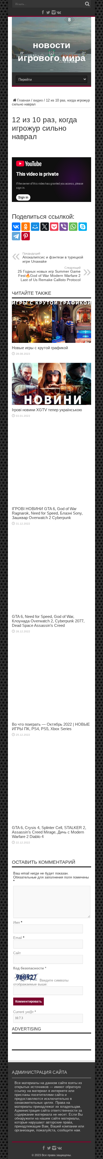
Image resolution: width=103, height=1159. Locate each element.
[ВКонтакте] (16, 226)
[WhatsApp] (73, 226)
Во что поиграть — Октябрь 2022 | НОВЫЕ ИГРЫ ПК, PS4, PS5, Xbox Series (51, 726)
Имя (16, 922)
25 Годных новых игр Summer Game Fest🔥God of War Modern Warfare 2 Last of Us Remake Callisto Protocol (49, 274)
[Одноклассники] (25, 226)
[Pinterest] (25, 236)
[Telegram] (16, 236)
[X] (44, 226)
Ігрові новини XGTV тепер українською (47, 410)
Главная (23, 100)
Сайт (17, 953)
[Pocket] (54, 226)
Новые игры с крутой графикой (40, 347)
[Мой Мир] (35, 226)
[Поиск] (87, 4)
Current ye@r (24, 1012)
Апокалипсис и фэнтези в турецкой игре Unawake (52, 257)
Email (17, 938)
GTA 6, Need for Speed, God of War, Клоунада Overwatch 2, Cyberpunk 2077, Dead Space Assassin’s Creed (48, 621)
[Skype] (82, 226)
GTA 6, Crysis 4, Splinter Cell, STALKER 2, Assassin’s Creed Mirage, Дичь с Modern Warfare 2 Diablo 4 (49, 832)
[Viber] (63, 226)
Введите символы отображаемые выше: (40, 982)
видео (38, 100)
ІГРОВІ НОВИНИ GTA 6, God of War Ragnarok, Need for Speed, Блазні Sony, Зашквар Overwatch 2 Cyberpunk (47, 513)
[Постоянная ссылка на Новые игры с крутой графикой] (51, 342)
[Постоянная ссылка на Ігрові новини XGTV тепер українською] (51, 404)
